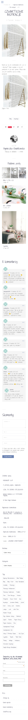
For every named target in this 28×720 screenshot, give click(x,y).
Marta (4, 523)
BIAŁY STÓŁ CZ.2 (8, 180)
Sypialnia (5, 246)
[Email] (6, 127)
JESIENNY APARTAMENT (15, 541)
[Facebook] (22, 127)
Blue (4, 325)
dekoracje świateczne (8, 592)
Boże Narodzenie (20, 582)
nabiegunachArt (7, 291)
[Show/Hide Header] (2, 2)
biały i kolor (10, 582)
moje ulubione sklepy (8, 616)
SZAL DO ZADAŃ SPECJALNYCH (13, 490)
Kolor (4, 606)
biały (11, 119)
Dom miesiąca (11, 595)
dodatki (18, 592)
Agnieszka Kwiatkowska (18, 5)
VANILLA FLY (21, 532)
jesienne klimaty (14, 602)
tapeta (11, 637)
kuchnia (18, 606)
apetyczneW (6, 273)
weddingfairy (6, 308)
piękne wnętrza (7, 623)
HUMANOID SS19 (8, 480)
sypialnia (5, 637)
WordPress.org (7, 712)
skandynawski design (8, 626)
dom (4, 595)
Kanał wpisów (6, 702)
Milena (5, 355)
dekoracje (12, 585)
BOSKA (5, 372)
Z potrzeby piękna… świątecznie (12, 485)
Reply (23, 270)
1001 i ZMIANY (7, 206)
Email (13, 663)
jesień (22, 602)
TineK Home (18, 637)
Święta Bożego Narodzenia (9, 647)
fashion (19, 595)
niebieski (18, 616)
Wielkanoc (17, 640)
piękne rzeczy (17, 620)
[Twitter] (18, 127)
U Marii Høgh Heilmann (9, 500)
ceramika (5, 585)
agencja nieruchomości (8, 578)
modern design (7, 613)
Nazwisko (5, 677)
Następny (17, 20)
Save (10, 127)
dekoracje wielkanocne (9, 588)
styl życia (21, 633)
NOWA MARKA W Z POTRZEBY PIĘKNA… (12, 495)
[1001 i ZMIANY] (14, 194)
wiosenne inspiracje (8, 644)
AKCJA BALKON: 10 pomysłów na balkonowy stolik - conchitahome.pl (12, 513)
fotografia (5, 599)
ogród (4, 620)
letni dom (16, 609)
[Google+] (14, 127)
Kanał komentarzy (8, 707)
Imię (4, 670)
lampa (4, 609)
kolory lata (11, 606)
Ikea (20, 599)
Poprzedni (10, 20)
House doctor (13, 599)
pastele (10, 620)
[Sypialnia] (14, 227)
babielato (11, 389)
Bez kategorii (12, 7)
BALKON (6, 518)
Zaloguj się (6, 698)
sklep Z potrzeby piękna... (9, 633)
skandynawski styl (7, 630)
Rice (15, 623)
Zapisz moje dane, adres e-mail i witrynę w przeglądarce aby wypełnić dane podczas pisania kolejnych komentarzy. (13, 450)
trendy (5, 640)
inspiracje (16, 119)
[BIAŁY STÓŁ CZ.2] (14, 173)
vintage (10, 640)
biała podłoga (20, 578)
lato (10, 609)
